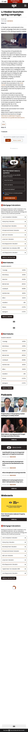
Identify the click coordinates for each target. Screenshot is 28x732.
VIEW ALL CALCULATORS (8, 257)
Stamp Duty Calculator (8, 221)
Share (3, 23)
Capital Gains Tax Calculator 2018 (11, 248)
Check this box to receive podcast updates (13, 193)
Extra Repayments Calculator (10, 243)
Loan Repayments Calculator (9, 252)
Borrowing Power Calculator (9, 226)
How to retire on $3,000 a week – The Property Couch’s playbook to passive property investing (13, 605)
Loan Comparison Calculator (9, 217)
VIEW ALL (14, 440)
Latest (3, 124)
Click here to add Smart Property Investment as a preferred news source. (13, 116)
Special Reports (11, 616)
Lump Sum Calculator (8, 239)
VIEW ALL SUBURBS (7, 316)
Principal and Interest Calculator (10, 230)
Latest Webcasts (10, 585)
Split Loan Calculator (7, 235)
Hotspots (10, 21)
